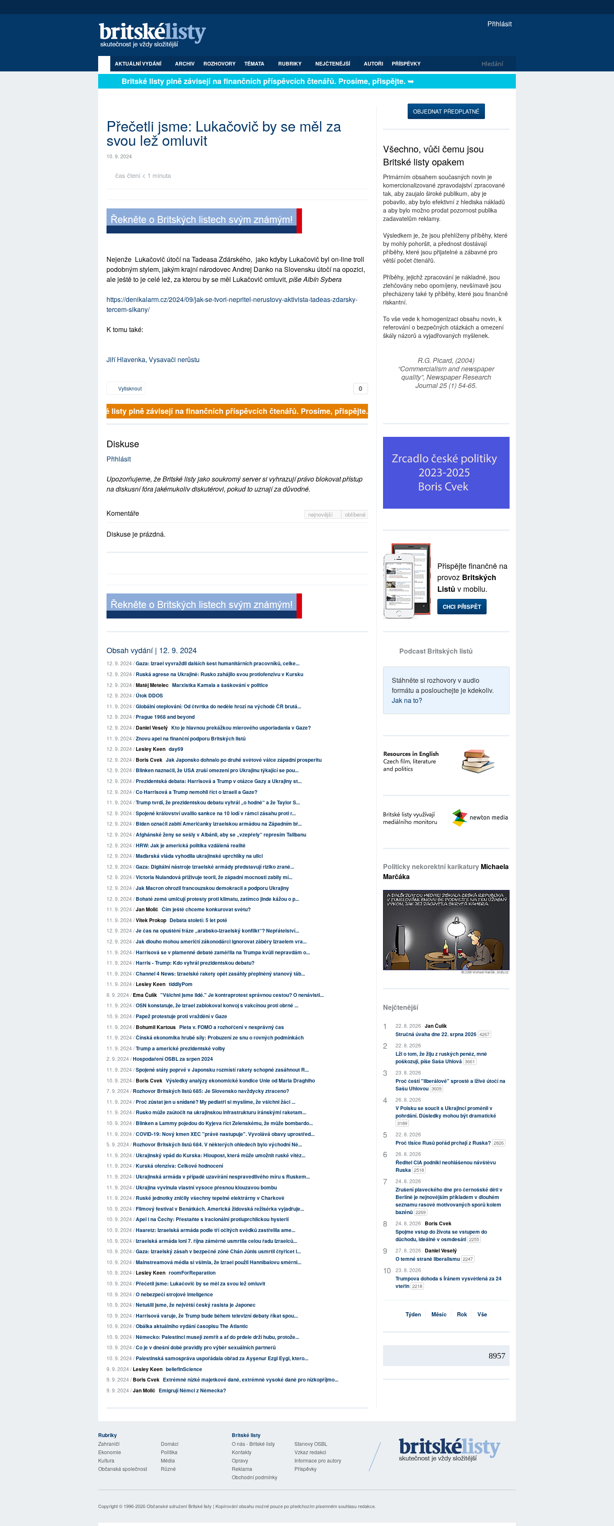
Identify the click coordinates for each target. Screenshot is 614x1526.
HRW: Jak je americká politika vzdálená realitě (191, 845)
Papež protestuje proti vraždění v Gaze (181, 1016)
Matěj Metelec (152, 685)
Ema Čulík (145, 995)
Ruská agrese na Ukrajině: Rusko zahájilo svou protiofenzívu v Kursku (219, 674)
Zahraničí (108, 1443)
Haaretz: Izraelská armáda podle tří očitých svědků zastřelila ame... (215, 1230)
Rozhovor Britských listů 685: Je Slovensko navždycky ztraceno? (211, 1091)
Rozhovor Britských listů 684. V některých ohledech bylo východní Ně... (217, 1144)
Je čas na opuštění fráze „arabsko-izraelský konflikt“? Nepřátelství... (217, 930)
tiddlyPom (181, 984)
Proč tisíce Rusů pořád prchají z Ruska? (450, 1142)
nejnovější (321, 514)
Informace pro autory (317, 1460)
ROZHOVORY (219, 63)
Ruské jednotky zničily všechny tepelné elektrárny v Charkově (210, 1198)
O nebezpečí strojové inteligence (174, 1294)
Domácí (169, 1443)
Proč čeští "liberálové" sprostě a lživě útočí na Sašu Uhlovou (450, 1084)
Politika (169, 1451)
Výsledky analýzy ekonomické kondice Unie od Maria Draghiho (240, 1080)
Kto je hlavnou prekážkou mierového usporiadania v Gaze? (241, 727)
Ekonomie (109, 1451)
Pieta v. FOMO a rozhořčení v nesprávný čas (231, 1027)
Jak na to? (407, 700)
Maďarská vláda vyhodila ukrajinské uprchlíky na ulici (199, 855)
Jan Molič (147, 909)
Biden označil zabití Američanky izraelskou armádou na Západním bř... (219, 823)
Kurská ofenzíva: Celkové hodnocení (179, 1165)
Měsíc (439, 1314)
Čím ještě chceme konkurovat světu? (206, 909)
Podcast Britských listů (436, 651)
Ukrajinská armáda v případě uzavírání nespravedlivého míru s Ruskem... (223, 1176)
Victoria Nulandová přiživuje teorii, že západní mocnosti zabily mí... (214, 877)
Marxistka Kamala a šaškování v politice (220, 685)
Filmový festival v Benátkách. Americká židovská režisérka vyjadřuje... (220, 1208)
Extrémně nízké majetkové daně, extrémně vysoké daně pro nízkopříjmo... (250, 1379)
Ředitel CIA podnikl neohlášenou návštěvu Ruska (446, 1166)
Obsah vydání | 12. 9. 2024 (152, 649)
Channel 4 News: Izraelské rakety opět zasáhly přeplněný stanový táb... (220, 973)
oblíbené (355, 514)
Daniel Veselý (152, 727)
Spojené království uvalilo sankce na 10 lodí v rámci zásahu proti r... (216, 813)
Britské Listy (450, 1450)
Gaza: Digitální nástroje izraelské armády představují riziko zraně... (215, 866)
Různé (168, 1468)
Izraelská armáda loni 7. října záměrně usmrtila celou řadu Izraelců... (216, 1241)
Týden (413, 1314)
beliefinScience (184, 1369)
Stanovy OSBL (310, 1443)
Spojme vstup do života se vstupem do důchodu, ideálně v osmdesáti (441, 1235)
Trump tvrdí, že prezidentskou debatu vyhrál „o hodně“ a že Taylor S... (218, 802)
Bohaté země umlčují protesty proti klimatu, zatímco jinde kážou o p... (217, 898)
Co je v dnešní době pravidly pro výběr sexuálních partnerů (206, 1347)
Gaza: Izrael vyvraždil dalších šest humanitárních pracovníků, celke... (217, 663)
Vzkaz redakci (310, 1451)
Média (168, 1460)
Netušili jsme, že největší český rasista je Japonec (196, 1304)
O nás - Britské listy (253, 1443)
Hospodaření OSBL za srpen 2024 (173, 1058)
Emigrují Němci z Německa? (192, 1390)
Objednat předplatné (446, 111)
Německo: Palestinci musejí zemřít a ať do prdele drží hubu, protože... (217, 1337)
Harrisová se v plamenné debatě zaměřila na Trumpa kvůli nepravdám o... (223, 952)
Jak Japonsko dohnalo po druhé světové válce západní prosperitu (244, 759)
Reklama (242, 1468)
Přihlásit (499, 23)
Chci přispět (462, 607)
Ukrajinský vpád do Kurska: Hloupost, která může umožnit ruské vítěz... (220, 1155)
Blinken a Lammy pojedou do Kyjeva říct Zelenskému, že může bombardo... (224, 1123)
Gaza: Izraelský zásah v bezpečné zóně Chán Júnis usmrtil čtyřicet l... (218, 1251)
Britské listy (156, 36)
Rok (462, 1314)
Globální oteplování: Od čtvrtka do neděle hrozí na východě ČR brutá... (218, 706)
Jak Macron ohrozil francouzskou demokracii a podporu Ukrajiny (212, 888)
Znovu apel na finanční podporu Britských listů (191, 738)
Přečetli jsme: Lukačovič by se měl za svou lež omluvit (200, 1283)
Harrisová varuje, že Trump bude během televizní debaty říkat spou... (217, 1315)
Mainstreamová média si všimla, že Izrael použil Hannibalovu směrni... (218, 1262)
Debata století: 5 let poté (198, 920)
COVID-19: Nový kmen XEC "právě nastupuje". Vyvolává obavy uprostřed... (225, 1134)
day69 (176, 749)
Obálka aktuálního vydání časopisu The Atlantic (192, 1326)
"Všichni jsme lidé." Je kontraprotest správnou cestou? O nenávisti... (242, 995)
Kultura (106, 1460)
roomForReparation (192, 1272)
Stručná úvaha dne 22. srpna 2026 (443, 1034)
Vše (482, 1314)
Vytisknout (129, 388)
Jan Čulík (436, 1025)
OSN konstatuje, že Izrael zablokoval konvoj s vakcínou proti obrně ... (217, 1005)
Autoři (373, 63)
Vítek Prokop (151, 920)
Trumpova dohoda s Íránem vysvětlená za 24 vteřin (449, 1282)
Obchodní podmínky (254, 1476)
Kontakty (241, 1451)
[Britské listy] (204, 222)
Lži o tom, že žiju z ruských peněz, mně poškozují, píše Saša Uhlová (441, 1057)
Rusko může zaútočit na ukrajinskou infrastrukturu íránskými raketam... (221, 1112)
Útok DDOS (149, 695)
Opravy (240, 1460)
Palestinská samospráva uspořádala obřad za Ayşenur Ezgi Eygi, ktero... (222, 1358)
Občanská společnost (122, 1468)
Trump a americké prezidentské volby (180, 1048)
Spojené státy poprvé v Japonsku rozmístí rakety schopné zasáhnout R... (222, 1069)
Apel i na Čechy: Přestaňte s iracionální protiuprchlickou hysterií (212, 1219)
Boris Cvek (149, 759)
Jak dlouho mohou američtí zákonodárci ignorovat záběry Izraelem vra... (221, 941)
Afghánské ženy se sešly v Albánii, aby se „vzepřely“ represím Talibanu (221, 834)
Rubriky (290, 63)
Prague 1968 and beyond (165, 716)
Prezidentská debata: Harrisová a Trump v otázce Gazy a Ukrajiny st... (219, 781)
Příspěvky (406, 63)
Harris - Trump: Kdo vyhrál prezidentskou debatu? (195, 962)
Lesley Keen (150, 749)
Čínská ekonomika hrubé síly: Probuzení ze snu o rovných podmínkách (220, 1037)
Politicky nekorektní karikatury (446, 871)
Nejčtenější (400, 1007)
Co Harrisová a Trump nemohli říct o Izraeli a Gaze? (196, 792)
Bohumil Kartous (156, 1027)
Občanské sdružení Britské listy (179, 1506)
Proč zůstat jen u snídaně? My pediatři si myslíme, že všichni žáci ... (215, 1101)
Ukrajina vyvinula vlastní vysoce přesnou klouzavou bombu (206, 1187)
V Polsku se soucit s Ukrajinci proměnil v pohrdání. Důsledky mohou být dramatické (446, 1115)
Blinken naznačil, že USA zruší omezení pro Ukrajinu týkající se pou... (217, 770)
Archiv (185, 63)
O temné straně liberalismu (434, 1258)
